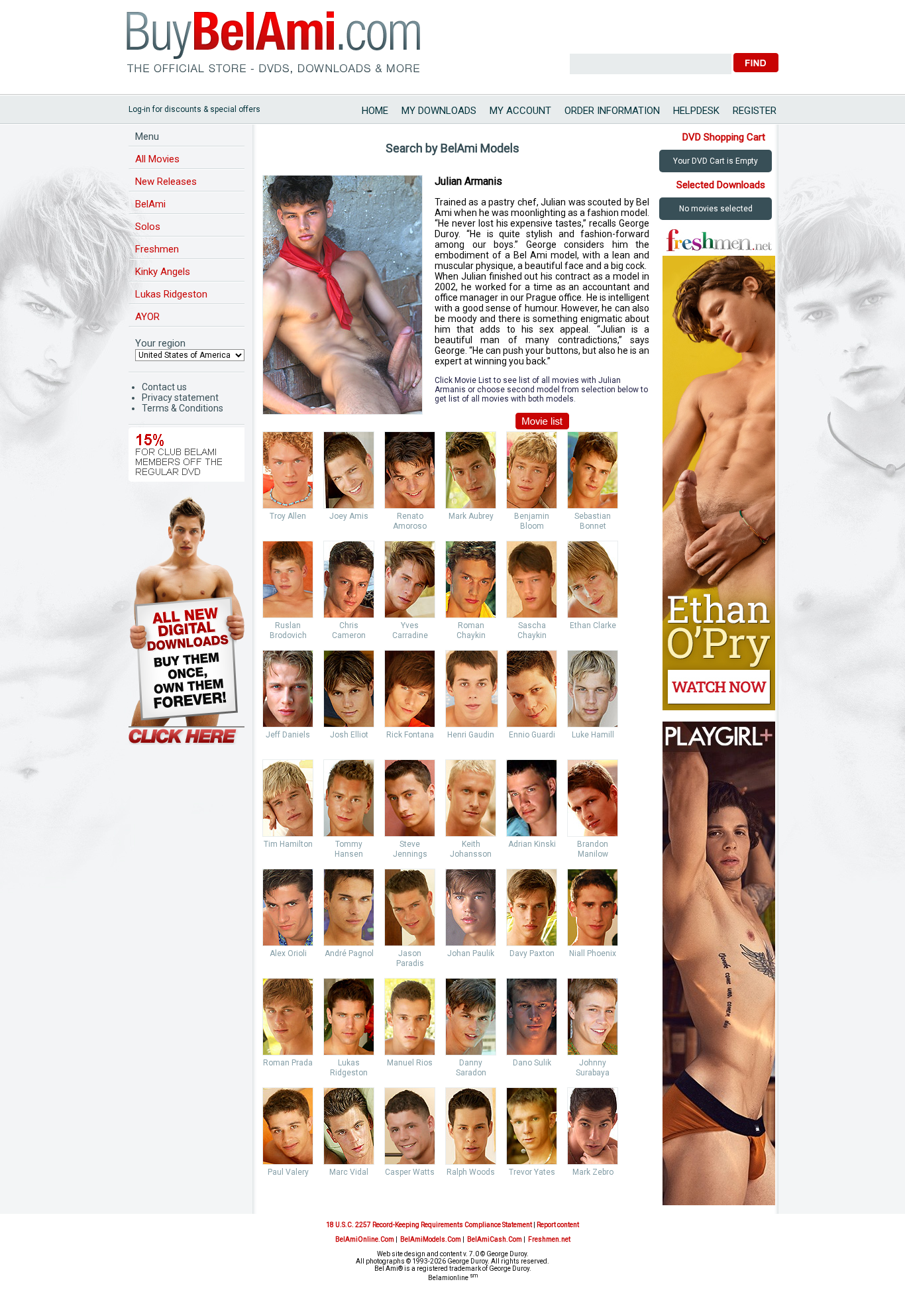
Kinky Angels (162, 272)
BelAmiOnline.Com (364, 1239)
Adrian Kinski (532, 844)
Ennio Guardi (532, 734)
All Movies (157, 159)
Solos (147, 227)
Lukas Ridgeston (171, 294)
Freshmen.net (549, 1239)
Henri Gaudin (470, 734)
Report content (558, 1224)
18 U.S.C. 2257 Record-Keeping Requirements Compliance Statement (429, 1224)
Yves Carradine (410, 630)
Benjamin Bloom (531, 521)
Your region (160, 343)
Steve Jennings (410, 849)
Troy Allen (288, 516)
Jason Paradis (410, 958)
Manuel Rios (410, 1062)
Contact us (164, 387)
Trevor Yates (532, 1172)
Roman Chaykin (471, 630)
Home (375, 111)
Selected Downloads (720, 185)
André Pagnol (349, 953)
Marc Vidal (348, 1172)
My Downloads (438, 111)
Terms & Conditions (182, 408)
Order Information (612, 111)
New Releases (166, 182)
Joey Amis (348, 516)
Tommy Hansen (349, 849)
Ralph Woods (471, 1172)
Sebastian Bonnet (592, 521)
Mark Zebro (592, 1172)
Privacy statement (180, 397)
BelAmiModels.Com (430, 1239)
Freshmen (157, 249)
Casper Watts (410, 1172)
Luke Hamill (593, 734)
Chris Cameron (349, 630)
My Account (520, 111)
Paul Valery (288, 1172)
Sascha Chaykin (532, 630)
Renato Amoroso (410, 521)
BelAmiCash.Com (494, 1239)
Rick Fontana (410, 734)
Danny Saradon (471, 1067)
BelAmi (150, 204)
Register (754, 111)
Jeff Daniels (288, 734)
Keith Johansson (471, 849)
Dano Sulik (532, 1062)
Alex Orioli (288, 953)
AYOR (147, 317)
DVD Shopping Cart (723, 137)
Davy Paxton (532, 953)
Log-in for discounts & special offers (194, 109)
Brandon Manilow (592, 849)
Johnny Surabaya (593, 1067)
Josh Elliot (349, 734)
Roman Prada (288, 1062)
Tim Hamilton (288, 844)
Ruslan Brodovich (288, 630)
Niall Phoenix (592, 953)
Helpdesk (696, 111)
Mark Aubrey (471, 516)
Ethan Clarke (593, 625)
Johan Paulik (470, 953)
